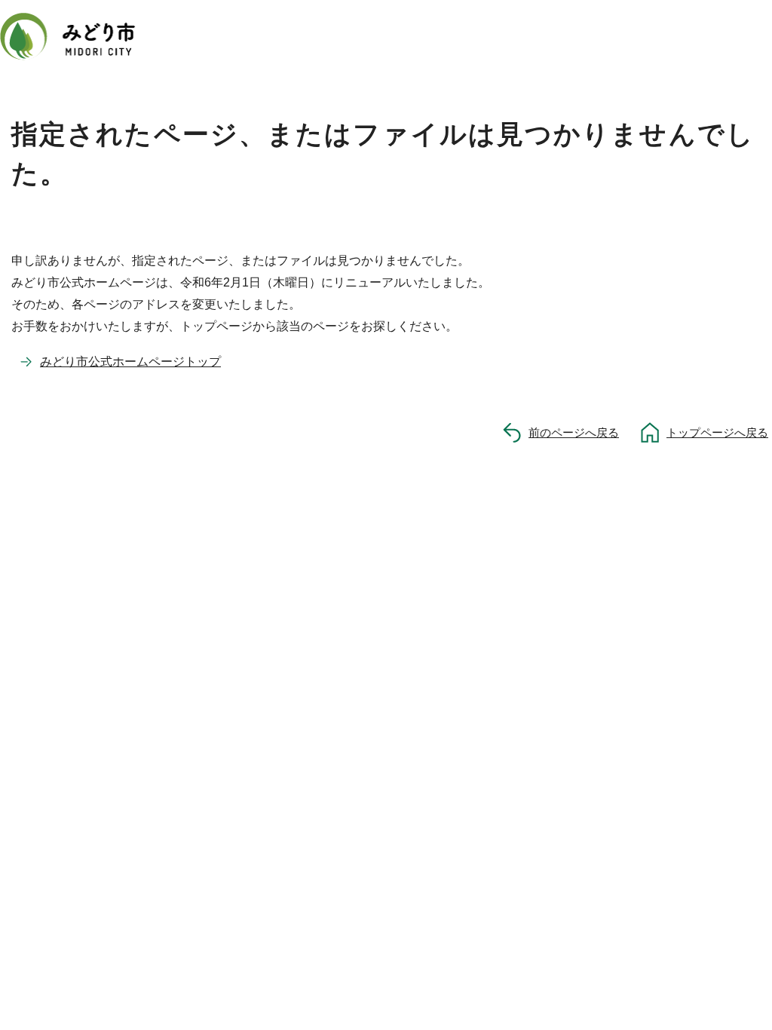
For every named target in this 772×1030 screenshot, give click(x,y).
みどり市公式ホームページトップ (130, 361)
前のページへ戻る (573, 432)
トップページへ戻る (717, 432)
